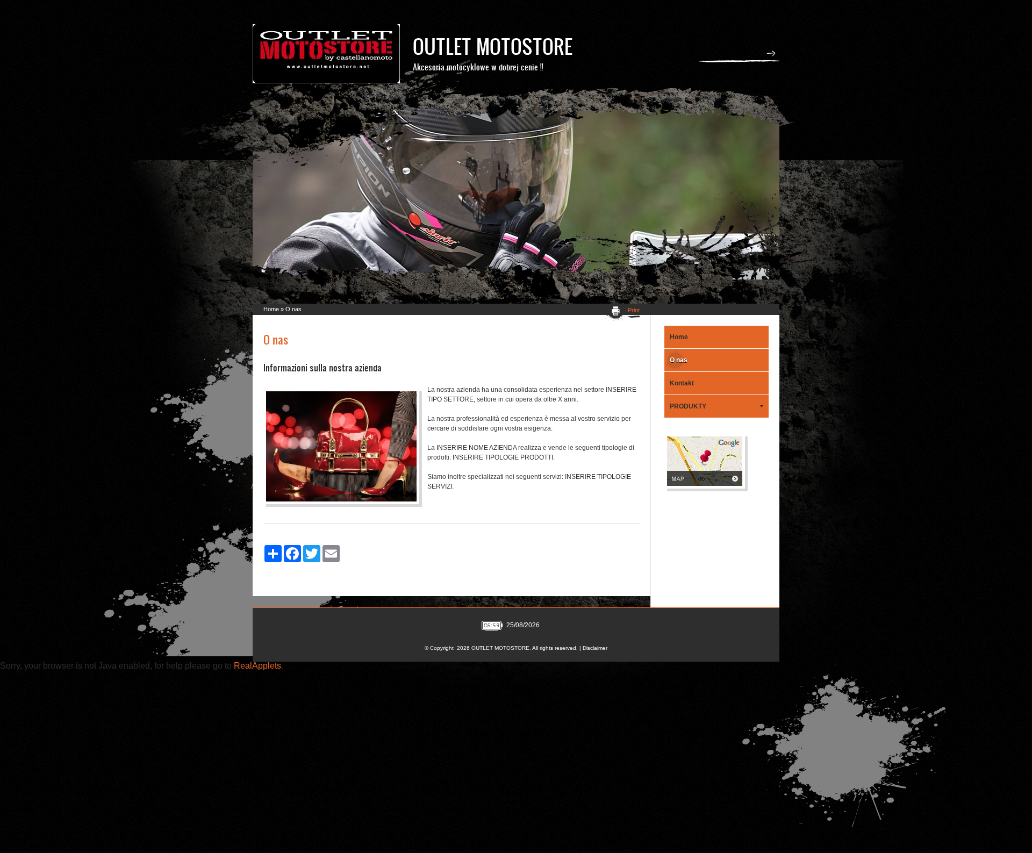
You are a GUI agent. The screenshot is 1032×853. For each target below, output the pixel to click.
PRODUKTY (688, 406)
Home (271, 309)
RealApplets (257, 665)
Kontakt (682, 383)
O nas (678, 360)
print (634, 310)
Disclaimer (595, 648)
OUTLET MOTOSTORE (492, 46)
